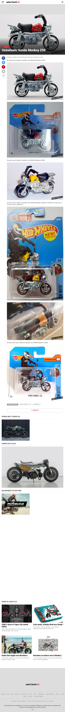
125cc (35, 694)
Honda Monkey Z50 (25, 404)
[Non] (63, 708)
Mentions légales (38, 696)
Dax (12, 694)
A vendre (29, 696)
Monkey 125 (24, 694)
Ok (32, 709)
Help (24, 696)
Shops (62, 694)
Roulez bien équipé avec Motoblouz (14, 655)
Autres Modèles (50, 694)
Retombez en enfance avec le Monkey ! (47, 655)
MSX (30, 694)
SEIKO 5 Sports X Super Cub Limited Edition (15, 625)
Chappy (3, 694)
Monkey (16, 694)
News (57, 694)
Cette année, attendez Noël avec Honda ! (48, 624)
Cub (8, 694)
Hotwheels (36, 404)
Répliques (41, 694)
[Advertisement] (32, 9)
